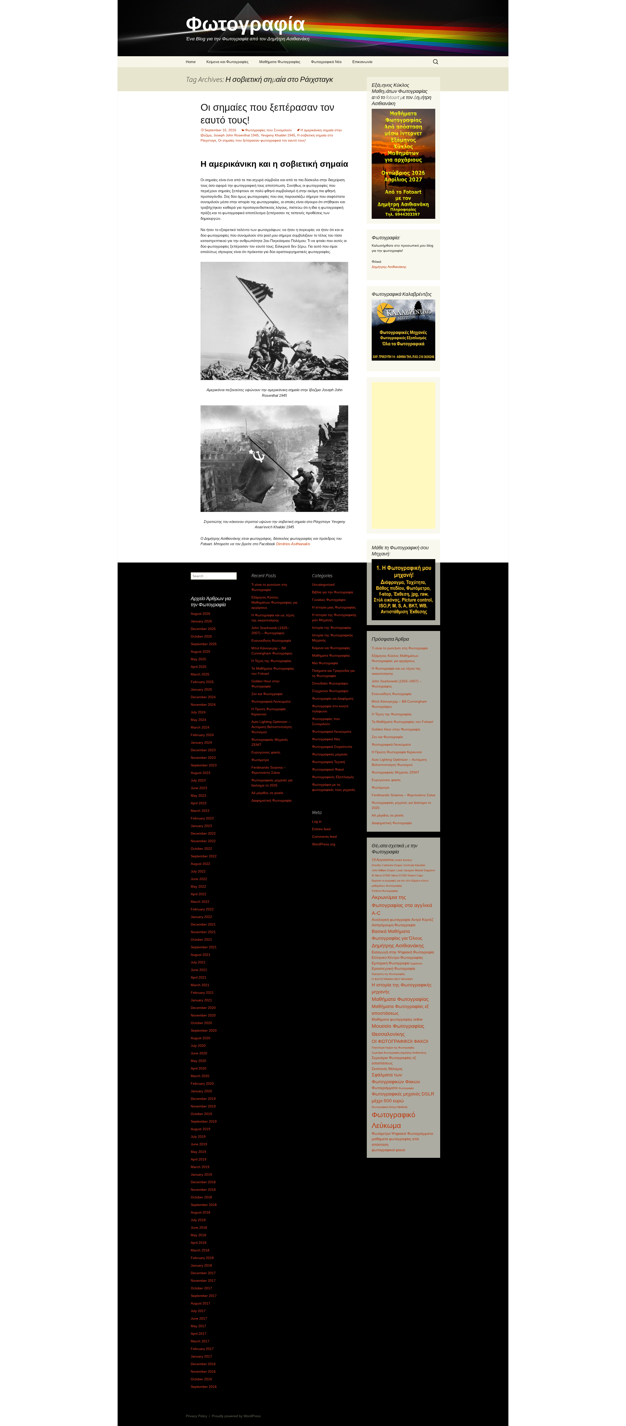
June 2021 (199, 970)
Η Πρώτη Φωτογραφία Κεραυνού (397, 752)
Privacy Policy (196, 1416)
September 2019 (204, 1121)
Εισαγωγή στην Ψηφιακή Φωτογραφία (403, 952)
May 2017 (198, 1326)
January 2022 (201, 917)
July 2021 (198, 962)
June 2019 (199, 1144)
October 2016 (201, 1379)
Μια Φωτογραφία (325, 663)
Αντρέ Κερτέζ (422, 920)
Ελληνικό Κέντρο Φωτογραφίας (397, 957)
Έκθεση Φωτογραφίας (385, 890)
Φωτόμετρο (380, 787)
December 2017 (203, 1273)
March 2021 (200, 985)
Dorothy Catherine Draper (387, 865)
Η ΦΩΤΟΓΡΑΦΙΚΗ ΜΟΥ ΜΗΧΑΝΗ (392, 979)
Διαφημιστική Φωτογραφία (392, 823)
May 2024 (198, 720)
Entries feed (321, 829)
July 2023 (198, 780)
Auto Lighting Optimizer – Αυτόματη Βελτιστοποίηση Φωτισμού (271, 727)
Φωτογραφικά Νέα (326, 62)
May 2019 (198, 1152)
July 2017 (198, 1311)
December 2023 (203, 750)
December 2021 (203, 924)
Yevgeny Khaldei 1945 (278, 135)
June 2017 (199, 1318)
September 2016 (204, 1387)
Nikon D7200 (399, 875)
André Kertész (403, 860)
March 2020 (200, 1076)
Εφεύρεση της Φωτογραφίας (388, 974)
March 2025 (200, 674)
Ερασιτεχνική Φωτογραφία (393, 968)
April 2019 (198, 1159)
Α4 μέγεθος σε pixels (387, 815)
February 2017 (202, 1349)
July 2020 (198, 1046)
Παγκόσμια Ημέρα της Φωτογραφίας (393, 1047)
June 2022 (199, 879)
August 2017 (200, 1303)
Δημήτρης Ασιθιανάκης (389, 267)
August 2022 (200, 864)
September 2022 (204, 856)
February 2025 (202, 682)
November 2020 (203, 1015)
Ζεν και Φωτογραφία (387, 737)
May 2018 (198, 1235)
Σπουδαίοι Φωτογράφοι (330, 683)
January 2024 (201, 742)
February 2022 (202, 909)
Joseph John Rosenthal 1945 (236, 135)
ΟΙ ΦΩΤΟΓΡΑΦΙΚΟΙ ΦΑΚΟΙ (400, 1041)
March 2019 (200, 1167)
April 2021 (198, 977)
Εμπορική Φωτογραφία (391, 963)
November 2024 (203, 705)
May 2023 (198, 795)
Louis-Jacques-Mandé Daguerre (415, 870)
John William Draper (383, 870)
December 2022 (203, 833)
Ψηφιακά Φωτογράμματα (412, 1133)
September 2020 (204, 1030)
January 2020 (201, 1091)
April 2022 (198, 894)
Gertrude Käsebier (414, 865)
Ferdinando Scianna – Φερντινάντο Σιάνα (403, 795)
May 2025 (198, 659)
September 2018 (204, 1205)
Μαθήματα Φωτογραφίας (279, 62)
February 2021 (202, 993)
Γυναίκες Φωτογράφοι (329, 600)
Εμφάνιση (416, 963)
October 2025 (201, 636)
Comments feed (324, 837)
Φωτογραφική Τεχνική (328, 762)
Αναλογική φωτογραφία (391, 920)
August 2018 (200, 1212)
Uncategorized (323, 584)
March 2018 (200, 1250)
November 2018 (203, 1190)
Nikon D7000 (382, 875)
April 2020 (198, 1068)
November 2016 (203, 1371)
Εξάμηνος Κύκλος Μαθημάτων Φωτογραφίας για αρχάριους (274, 602)
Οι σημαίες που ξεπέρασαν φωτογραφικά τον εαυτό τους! (262, 140)
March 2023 (200, 811)
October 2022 (201, 849)
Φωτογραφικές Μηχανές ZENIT (395, 772)
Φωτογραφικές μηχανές (330, 754)
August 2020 (200, 1038)
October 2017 (201, 1288)
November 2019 (203, 1106)
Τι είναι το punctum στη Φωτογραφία (400, 648)
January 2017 (201, 1356)
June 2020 (199, 1053)
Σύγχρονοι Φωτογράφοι (330, 691)
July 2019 (198, 1137)
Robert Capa (415, 875)
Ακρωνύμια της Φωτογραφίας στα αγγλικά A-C (402, 905)
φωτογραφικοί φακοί (388, 1150)
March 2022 (200, 902)
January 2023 (201, 826)
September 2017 (204, 1296)
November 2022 (203, 841)
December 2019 (203, 1099)
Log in (317, 821)
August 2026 (200, 614)
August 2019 (200, 1129)
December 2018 (203, 1182)
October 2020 (201, 1023)
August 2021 (200, 955)
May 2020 (198, 1061)
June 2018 (199, 1227)
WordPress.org (323, 844)
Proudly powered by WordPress (236, 1416)
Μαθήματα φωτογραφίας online (397, 1019)
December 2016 (203, 1364)
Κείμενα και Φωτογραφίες (227, 62)
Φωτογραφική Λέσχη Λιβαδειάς (390, 1106)
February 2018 (202, 1258)
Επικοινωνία (362, 62)
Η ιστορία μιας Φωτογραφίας (334, 607)
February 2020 (202, 1083)
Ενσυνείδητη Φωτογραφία (391, 694)
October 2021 (201, 939)
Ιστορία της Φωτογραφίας (331, 628)
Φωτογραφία (406, 1088)
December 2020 (203, 1008)
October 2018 (201, 1197)
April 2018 (198, 1243)
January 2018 (201, 1265)
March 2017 (200, 1341)
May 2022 (198, 886)
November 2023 (203, 758)
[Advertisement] (403, 455)
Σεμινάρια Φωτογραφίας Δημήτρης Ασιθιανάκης (399, 1052)
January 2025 (201, 689)
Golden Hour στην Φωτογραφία (396, 729)
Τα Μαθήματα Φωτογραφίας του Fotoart (402, 722)
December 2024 (203, 697)
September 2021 (204, 947)
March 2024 (200, 727)
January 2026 (201, 621)
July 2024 (198, 712)
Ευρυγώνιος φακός (386, 780)
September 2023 (204, 765)
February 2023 (202, 818)
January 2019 (201, 1174)
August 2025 (200, 651)
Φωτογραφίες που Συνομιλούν (268, 130)
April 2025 (198, 667)
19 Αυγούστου (383, 860)
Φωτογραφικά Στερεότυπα (332, 747)
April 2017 (198, 1334)
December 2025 (203, 629)
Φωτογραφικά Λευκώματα (391, 744)
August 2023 (200, 773)
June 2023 (199, 788)
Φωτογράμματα (385, 1088)
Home (191, 62)
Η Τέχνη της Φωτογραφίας (392, 714)
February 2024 (202, 735)
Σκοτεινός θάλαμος (387, 1069)
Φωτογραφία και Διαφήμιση (332, 698)
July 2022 (198, 871)
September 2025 (204, 644)
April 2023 (198, 803)
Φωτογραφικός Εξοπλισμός (333, 777)
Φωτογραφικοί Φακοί (328, 769)
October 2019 (201, 1114)
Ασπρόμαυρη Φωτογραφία (393, 925)
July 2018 (198, 1220)
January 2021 (201, 1000)
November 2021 (203, 932)
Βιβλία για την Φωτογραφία (332, 592)
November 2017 (203, 1280)
